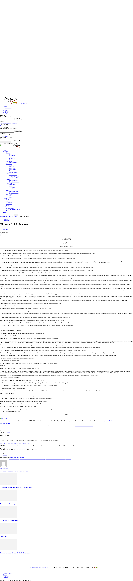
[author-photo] (3, 466)
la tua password (18, 120)
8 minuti (5, 455)
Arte (10, 195)
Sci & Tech (9, 183)
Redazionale (9, 204)
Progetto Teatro (13, 172)
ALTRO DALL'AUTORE (21, 471)
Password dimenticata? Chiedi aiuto (8, 123)
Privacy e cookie (4, 125)
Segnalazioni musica (14, 182)
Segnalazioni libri (13, 177)
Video (7, 205)
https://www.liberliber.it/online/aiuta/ (84, 426)
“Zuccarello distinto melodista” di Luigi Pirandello (16, 487)
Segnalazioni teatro (13, 193)
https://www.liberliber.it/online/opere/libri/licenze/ (16, 443)
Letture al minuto (10, 208)
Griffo (10, 165)
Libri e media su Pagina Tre (13, 209)
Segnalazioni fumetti (14, 176)
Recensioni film (13, 162)
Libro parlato (12, 169)
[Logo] (5, 147)
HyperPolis (12, 155)
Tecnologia (12, 188)
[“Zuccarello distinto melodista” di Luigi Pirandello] (8, 484)
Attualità (8, 153)
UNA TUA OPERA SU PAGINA (76, 568)
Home (4, 150)
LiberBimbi (3, 536)
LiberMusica (12, 168)
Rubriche (5, 151)
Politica (11, 159)
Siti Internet (12, 187)
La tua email (17, 130)
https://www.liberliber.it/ (109, 420)
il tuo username (18, 118)
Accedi (5, 106)
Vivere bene (9, 194)
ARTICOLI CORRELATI (7, 471)
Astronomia (12, 184)
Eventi (10, 154)
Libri (7, 173)
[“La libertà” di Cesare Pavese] (8, 517)
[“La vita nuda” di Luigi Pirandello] (8, 501)
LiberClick (11, 166)
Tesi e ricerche (9, 211)
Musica (8, 179)
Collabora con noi (7, 108)
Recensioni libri (13, 175)
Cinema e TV (9, 161)
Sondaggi (5, 113)
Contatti (5, 110)
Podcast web (9, 202)
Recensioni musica (13, 180)
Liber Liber (6, 111)
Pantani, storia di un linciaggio (17, 457)
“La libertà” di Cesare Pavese (9, 520)
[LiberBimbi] (8, 533)
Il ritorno (8, 432)
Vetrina (5, 212)
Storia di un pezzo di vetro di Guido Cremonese (15, 553)
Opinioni (11, 157)
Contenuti (5, 198)
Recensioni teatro (13, 191)
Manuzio (11, 171)
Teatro (7, 190)
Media (10, 186)
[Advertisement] (28, 558)
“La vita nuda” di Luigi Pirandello (11, 504)
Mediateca (5, 206)
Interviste (8, 201)
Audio (7, 199)
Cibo (10, 197)
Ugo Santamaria (4, 229)
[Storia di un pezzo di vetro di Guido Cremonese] (8, 550)
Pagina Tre (11, 158)
